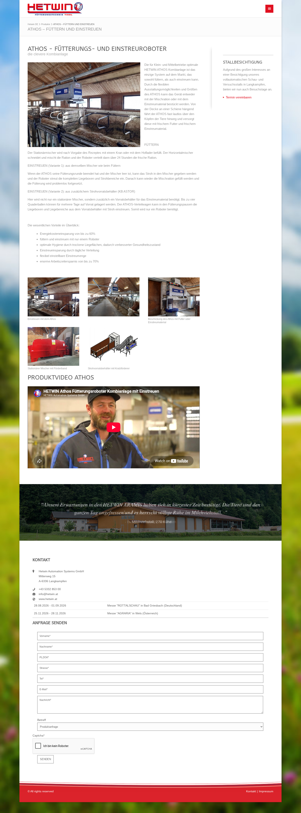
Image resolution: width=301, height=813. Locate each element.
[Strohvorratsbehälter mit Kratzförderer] (113, 346)
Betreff (41, 720)
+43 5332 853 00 (50, 589)
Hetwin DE (33, 24)
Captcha (38, 735)
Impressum (266, 791)
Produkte (45, 24)
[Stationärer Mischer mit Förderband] (53, 346)
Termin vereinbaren (238, 97)
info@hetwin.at (48, 594)
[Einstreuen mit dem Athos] (53, 296)
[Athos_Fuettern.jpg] (113, 296)
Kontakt (251, 791)
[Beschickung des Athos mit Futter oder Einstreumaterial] (174, 296)
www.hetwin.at (48, 599)
